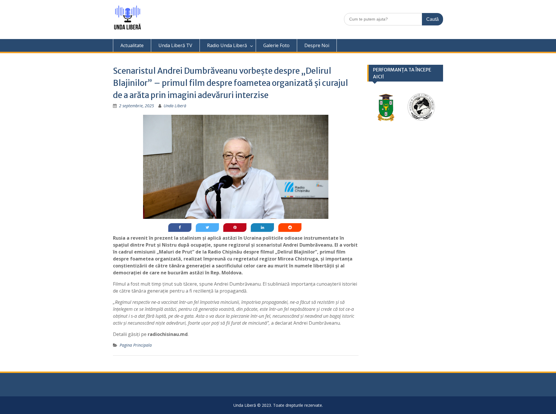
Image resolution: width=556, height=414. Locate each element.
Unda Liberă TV (175, 45)
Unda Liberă (175, 105)
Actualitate (132, 45)
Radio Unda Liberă (227, 45)
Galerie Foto (276, 45)
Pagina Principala (136, 345)
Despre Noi (316, 45)
